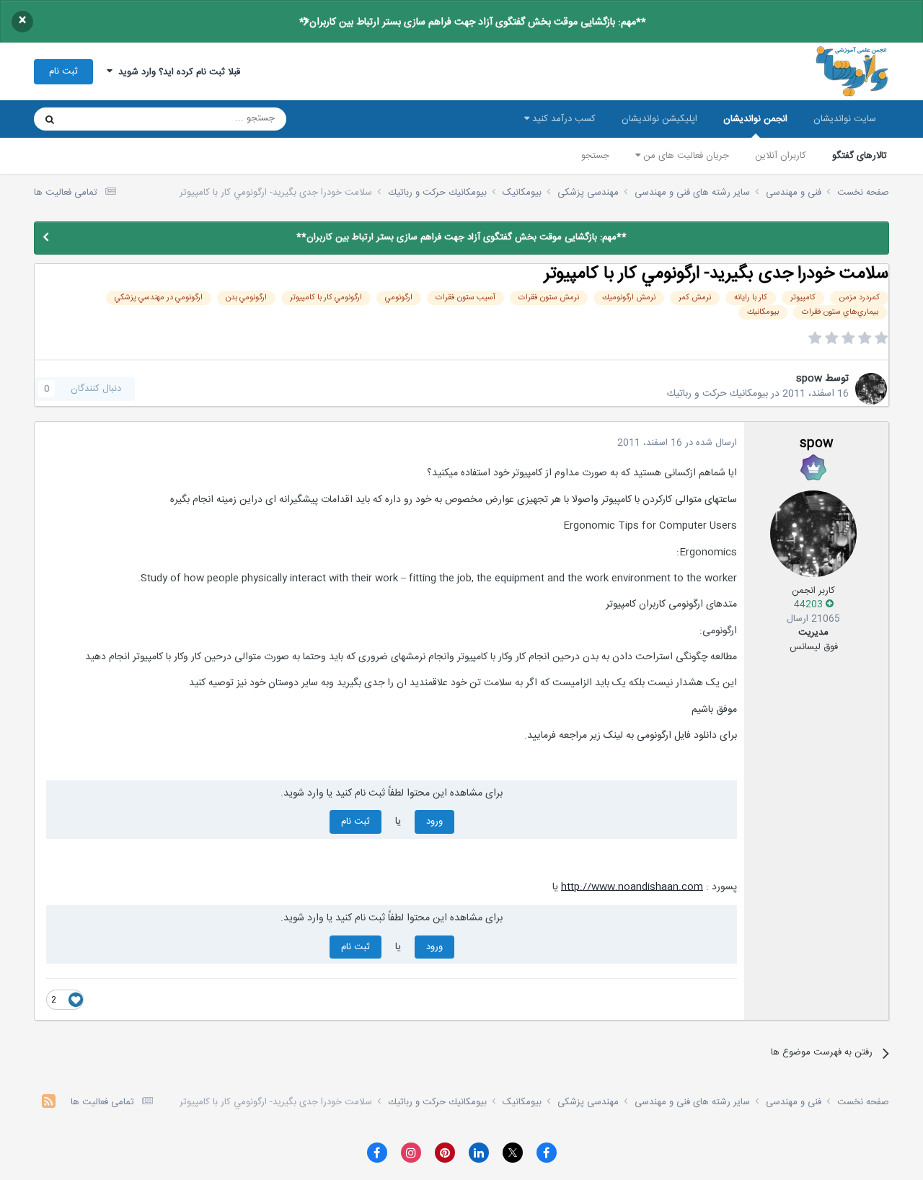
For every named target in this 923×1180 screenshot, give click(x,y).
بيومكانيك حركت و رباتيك (717, 393)
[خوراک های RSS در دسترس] (48, 1103)
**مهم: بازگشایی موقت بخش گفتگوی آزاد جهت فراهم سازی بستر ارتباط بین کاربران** (472, 22)
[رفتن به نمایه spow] (871, 389)
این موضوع (105, 119)
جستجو (595, 156)
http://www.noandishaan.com (632, 887)
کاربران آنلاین (780, 156)
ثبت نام (63, 71)
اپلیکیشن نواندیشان (659, 119)
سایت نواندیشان (844, 119)
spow (809, 378)
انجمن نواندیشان (755, 119)
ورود (434, 821)
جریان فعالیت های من (684, 156)
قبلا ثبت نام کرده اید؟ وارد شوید (176, 72)
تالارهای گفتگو (859, 156)
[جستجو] (50, 119)
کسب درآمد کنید (562, 119)
